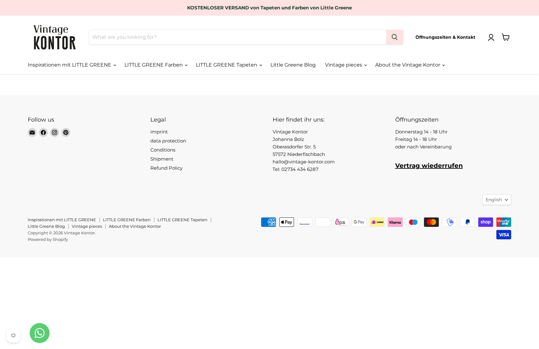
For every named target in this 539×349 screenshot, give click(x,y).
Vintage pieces (344, 65)
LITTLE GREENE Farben (154, 65)
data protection (168, 141)
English (494, 199)
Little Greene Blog (293, 65)
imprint (159, 132)
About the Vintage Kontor (408, 65)
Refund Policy (166, 168)
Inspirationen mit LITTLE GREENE (70, 65)
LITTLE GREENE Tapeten (227, 65)
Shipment (161, 159)
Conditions (162, 150)
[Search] (394, 37)
